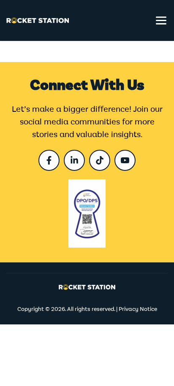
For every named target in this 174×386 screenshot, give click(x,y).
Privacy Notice (138, 309)
